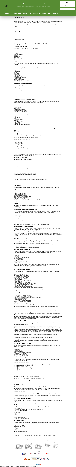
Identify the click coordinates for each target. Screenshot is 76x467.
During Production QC (28, 442)
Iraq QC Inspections (47, 444)
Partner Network (55, 446)
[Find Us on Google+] (40, 464)
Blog (54, 442)
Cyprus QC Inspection (48, 445)
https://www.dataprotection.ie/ (23, 431)
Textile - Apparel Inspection (38, 446)
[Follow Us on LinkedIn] (36, 464)
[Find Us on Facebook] (38, 464)
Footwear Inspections (38, 447)
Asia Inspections (18, 442)
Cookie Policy (55, 447)
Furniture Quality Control (38, 445)
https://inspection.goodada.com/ (23, 42)
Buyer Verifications (28, 446)
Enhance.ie (44, 462)
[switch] (29, 13)
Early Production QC (28, 441)
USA (40, 453)
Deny (67, 8)
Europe (24, 453)
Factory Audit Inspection (28, 444)
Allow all (67, 2)
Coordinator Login (56, 441)
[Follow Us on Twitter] (37, 464)
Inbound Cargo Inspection (29, 440)
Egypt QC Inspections (48, 443)
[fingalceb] (35, 459)
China (48, 453)
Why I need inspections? (19, 446)
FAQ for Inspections (19, 448)
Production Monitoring (28, 443)
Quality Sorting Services (28, 448)
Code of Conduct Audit (28, 447)
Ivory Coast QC (47, 446)
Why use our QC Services (19, 445)
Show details (53, 13)
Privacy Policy (55, 443)
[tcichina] (26, 459)
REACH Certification (37, 440)
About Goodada (55, 440)
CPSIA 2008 (36, 443)
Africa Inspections (18, 444)
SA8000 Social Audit (28, 445)
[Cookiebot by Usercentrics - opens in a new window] (6, 13)
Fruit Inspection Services (38, 448)
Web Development (38, 462)
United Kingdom (33, 453)
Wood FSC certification (38, 442)
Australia (24, 454)
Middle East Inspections (19, 443)
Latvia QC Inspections (48, 442)
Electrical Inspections (37, 444)
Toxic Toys (36, 441)
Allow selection (67, 5)
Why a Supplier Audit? (19, 447)
